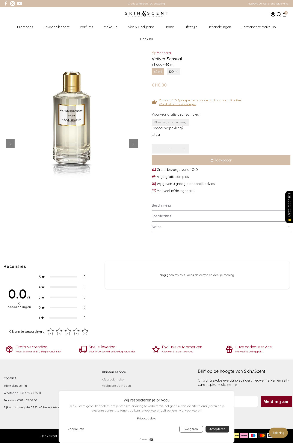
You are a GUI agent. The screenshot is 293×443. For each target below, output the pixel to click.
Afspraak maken (113, 379)
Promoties (25, 27)
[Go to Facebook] (5, 3)
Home (169, 27)
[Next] (133, 143)
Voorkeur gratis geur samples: (175, 114)
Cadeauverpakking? (167, 128)
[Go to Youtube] (19, 3)
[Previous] (10, 143)
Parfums (86, 27)
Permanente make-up (259, 27)
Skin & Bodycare (141, 27)
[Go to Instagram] (12, 3)
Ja (158, 134)
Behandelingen (219, 27)
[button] (221, 205)
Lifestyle (190, 27)
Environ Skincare (57, 27)
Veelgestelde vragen (116, 385)
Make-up (111, 27)
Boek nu (146, 39)
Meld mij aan (276, 401)
